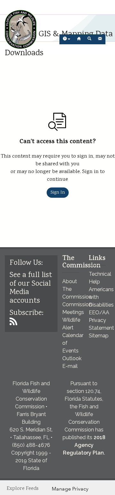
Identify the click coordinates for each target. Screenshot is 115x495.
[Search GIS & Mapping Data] (89, 39)
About (69, 281)
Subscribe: (26, 313)
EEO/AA (99, 312)
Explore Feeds (23, 488)
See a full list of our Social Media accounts (31, 288)
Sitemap (99, 336)
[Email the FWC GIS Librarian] (100, 39)
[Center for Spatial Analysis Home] (78, 39)
